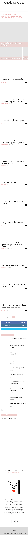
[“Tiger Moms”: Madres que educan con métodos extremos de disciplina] (14, 297)
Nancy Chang (3, 123)
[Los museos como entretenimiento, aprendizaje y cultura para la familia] (14, 235)
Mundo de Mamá (4, 82)
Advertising (21, 529)
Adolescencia (9, 20)
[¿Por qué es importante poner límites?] (11, 54)
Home (4, 529)
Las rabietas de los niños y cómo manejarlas (12, 80)
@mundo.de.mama (14, 472)
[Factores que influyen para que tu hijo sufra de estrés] (14, 276)
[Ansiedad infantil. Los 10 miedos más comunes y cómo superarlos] (14, 133)
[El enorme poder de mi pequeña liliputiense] (14, 214)
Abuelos (3, 20)
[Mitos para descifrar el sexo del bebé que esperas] (5, 361)
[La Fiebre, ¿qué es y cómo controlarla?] (5, 354)
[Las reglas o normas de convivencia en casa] (5, 340)
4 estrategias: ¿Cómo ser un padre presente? (13, 202)
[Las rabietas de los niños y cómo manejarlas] (14, 71)
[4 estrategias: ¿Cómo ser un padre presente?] (14, 193)
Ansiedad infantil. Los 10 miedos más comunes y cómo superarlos (12, 142)
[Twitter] (18, 521)
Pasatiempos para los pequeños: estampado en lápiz (12, 162)
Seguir (23, 325)
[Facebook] (10, 521)
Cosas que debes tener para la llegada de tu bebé (17, 382)
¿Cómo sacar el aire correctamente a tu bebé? (16, 396)
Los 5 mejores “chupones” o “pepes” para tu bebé (16, 375)
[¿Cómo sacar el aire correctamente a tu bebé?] (5, 397)
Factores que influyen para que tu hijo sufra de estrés (13, 285)
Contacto (14, 530)
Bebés (15, 20)
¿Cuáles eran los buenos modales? (13, 265)
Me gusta (23, 322)
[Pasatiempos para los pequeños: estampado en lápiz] (14, 154)
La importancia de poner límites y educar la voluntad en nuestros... (13, 121)
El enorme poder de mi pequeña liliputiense (12, 223)
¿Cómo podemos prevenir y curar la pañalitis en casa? (18, 404)
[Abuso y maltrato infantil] (14, 174)
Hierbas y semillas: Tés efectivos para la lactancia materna (17, 368)
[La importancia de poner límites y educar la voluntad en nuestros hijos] (14, 112)
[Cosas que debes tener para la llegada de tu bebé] (3, 383)
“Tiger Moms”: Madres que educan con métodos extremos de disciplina (13, 307)
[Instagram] (14, 521)
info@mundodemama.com (17, 517)
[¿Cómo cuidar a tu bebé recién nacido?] (5, 347)
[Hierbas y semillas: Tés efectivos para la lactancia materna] (5, 369)
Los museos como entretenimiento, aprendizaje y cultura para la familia (14, 244)
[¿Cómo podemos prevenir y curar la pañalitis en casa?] (5, 405)
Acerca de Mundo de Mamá (12, 529)
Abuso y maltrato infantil (10, 182)
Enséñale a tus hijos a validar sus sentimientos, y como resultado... (13, 101)
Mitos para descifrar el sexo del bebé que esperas (17, 360)
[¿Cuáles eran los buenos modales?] (14, 257)
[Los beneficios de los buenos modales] (14, 34)
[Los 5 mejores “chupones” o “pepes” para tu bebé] (4, 376)
